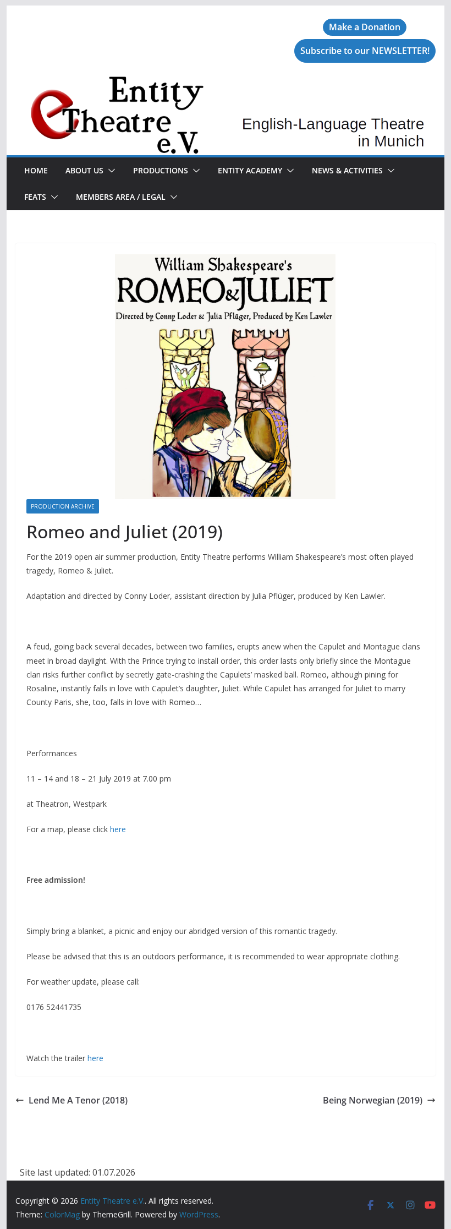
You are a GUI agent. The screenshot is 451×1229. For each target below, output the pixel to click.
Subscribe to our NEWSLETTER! (365, 51)
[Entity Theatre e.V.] (225, 84)
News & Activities (347, 170)
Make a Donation (364, 27)
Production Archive (63, 506)
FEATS (35, 197)
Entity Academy (250, 170)
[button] (109, 170)
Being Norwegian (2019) (372, 1100)
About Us (84, 170)
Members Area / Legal (121, 197)
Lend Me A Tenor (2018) (78, 1100)
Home (36, 170)
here (118, 829)
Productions (160, 170)
